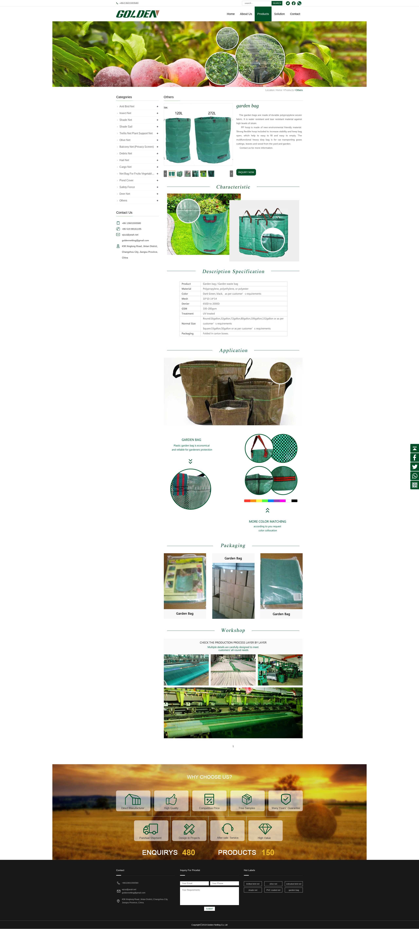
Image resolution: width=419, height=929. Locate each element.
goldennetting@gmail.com (133, 893)
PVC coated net (273, 890)
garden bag (294, 890)
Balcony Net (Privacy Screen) (136, 146)
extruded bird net (293, 884)
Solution (279, 14)
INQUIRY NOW (246, 172)
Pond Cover (126, 180)
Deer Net (124, 193)
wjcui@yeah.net (129, 889)
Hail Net (124, 160)
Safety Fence (127, 187)
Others (299, 90)
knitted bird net (252, 884)
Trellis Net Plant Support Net (136, 133)
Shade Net (125, 119)
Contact (295, 14)
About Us (246, 14)
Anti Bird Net (126, 106)
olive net (273, 884)
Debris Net (125, 153)
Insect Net (125, 113)
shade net (252, 890)
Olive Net (124, 140)
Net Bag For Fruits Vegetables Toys (137, 173)
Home (231, 14)
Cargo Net (125, 167)
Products (263, 14)
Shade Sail (125, 126)
